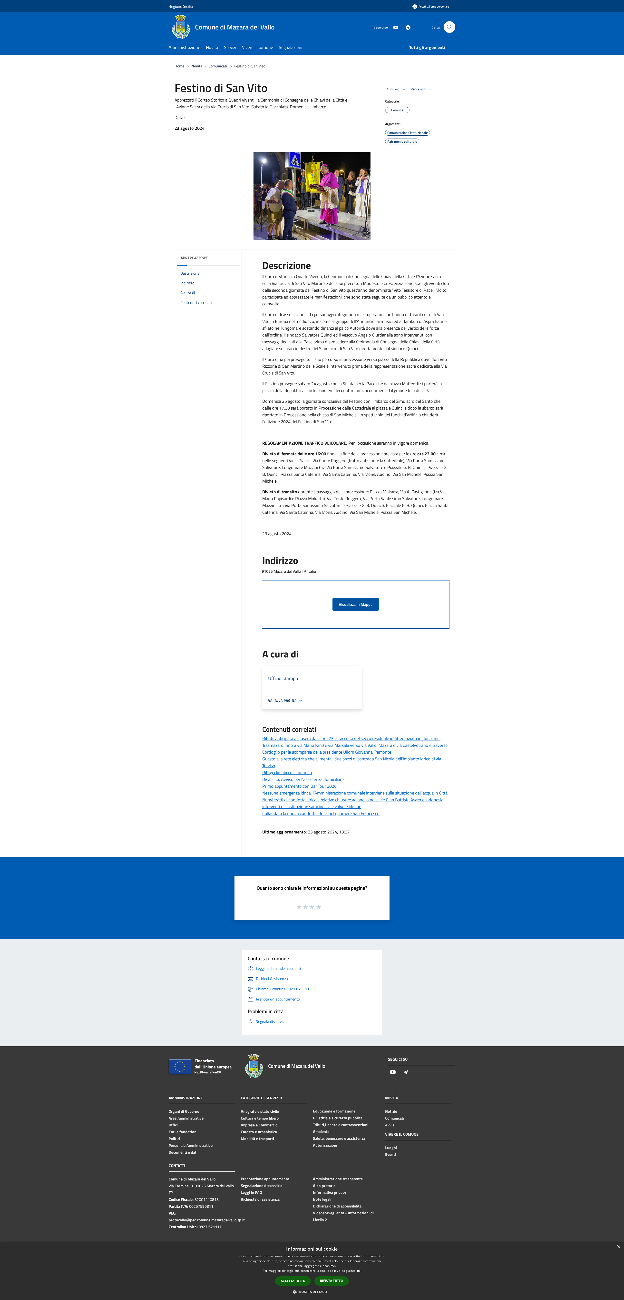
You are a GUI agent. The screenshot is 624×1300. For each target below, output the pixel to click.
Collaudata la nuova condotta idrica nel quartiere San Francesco (321, 813)
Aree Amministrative (186, 1118)
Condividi (394, 89)
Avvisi (390, 1125)
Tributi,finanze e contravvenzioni (340, 1125)
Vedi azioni (419, 89)
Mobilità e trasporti (257, 1138)
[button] (312, 1291)
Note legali (322, 1199)
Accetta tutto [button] (293, 1281)
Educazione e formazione (334, 1111)
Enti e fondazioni (183, 1132)
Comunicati (217, 66)
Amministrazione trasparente (338, 1179)
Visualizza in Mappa (355, 604)
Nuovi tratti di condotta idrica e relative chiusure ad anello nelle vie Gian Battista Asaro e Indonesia (352, 799)
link (358, 1271)
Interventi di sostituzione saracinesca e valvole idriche (311, 806)
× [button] (618, 1247)
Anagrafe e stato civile (260, 1111)
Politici (174, 1138)
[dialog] (312, 1271)
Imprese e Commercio (259, 1125)
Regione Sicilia (181, 6)
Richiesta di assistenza (260, 1199)
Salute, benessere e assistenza (339, 1138)
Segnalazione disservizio (262, 1185)
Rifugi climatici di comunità (287, 772)
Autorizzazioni (325, 1145)
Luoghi (391, 1147)
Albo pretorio (324, 1185)
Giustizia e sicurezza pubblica (337, 1118)
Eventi (390, 1154)
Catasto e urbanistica (259, 1132)
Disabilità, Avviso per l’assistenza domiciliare (303, 779)
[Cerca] (449, 27)
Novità (196, 66)
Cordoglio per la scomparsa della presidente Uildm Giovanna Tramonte (326, 752)
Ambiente (321, 1131)
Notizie (391, 1111)
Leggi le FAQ (251, 1192)
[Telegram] (406, 27)
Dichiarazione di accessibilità (337, 1206)
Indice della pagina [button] (194, 257)
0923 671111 (210, 1227)
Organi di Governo (184, 1111)
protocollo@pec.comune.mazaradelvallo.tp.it (207, 1220)
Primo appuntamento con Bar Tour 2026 (299, 786)
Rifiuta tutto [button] (331, 1281)
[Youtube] (394, 27)
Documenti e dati (183, 1152)
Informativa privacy (329, 1192)
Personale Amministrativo (191, 1145)
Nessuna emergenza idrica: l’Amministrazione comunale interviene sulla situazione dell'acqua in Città (355, 793)
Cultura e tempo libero (260, 1118)
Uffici (173, 1125)
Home (179, 66)
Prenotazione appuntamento (265, 1179)
